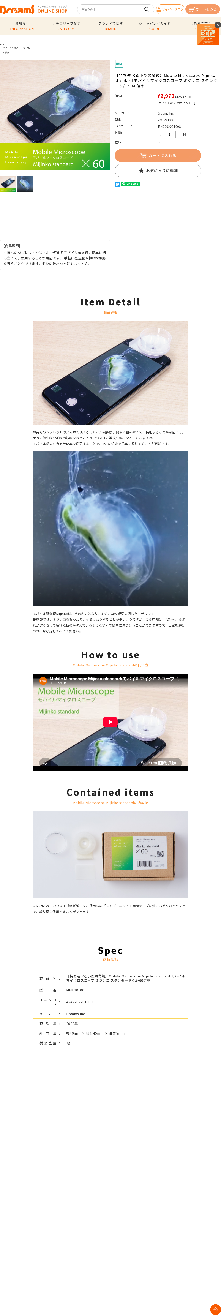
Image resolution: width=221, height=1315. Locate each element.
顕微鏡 (6, 52)
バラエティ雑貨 (10, 47)
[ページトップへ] (215, 1309)
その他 (26, 47)
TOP (2, 44)
